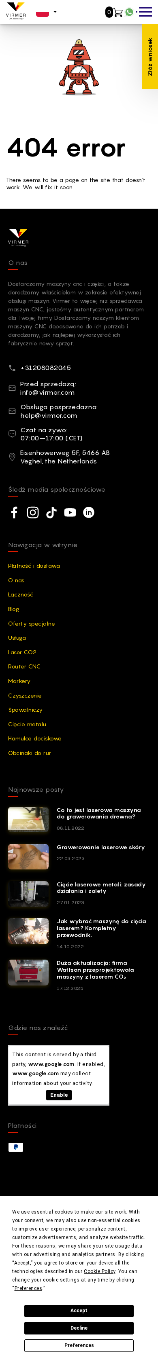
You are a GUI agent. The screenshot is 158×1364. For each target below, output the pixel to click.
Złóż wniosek (149, 56)
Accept (79, 1310)
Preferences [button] (29, 1288)
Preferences (79, 1345)
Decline (79, 1328)
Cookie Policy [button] (99, 1271)
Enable (59, 1094)
